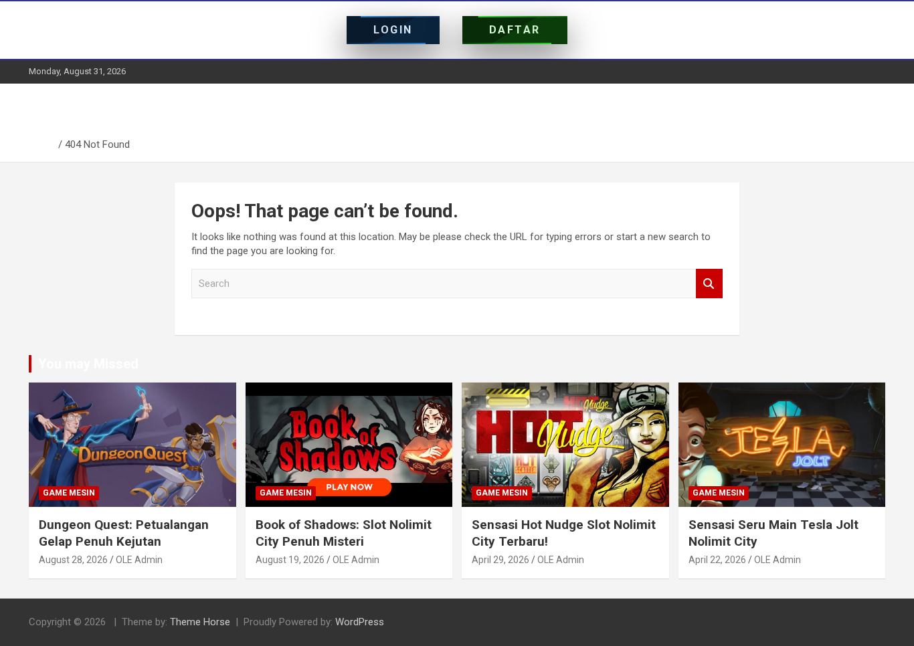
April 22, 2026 (717, 559)
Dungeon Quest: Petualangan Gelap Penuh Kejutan (124, 533)
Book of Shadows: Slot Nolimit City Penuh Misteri (344, 533)
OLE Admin (139, 559)
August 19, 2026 (290, 559)
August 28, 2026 (73, 559)
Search (709, 284)
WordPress (359, 622)
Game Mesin (69, 493)
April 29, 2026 (500, 559)
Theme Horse (200, 622)
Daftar (515, 29)
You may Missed (88, 364)
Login (393, 29)
